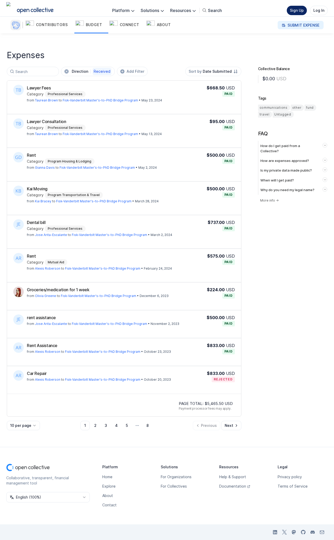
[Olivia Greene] (18, 292)
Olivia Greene (45, 296)
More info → (269, 200)
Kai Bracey (43, 201)
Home (107, 477)
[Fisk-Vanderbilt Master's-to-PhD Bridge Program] (16, 25)
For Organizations (176, 477)
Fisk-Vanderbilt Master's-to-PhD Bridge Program (100, 100)
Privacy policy (290, 477)
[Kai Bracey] (18, 191)
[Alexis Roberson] (18, 258)
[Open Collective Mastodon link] (293, 532)
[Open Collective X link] (284, 532)
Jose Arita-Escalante (51, 235)
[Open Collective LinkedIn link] (275, 532)
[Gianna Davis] (18, 157)
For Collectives (174, 486)
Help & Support (232, 477)
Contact (109, 505)
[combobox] (213, 71)
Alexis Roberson (47, 268)
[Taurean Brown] (18, 90)
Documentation (232, 486)
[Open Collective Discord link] (312, 532)
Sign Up (297, 10)
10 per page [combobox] (20, 425)
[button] (49, 25)
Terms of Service (293, 486)
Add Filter (135, 71)
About (107, 495)
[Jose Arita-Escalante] (18, 224)
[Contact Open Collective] (322, 532)
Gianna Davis (45, 167)
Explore (109, 486)
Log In (318, 10)
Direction (91, 71)
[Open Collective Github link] (303, 532)
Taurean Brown (46, 100)
